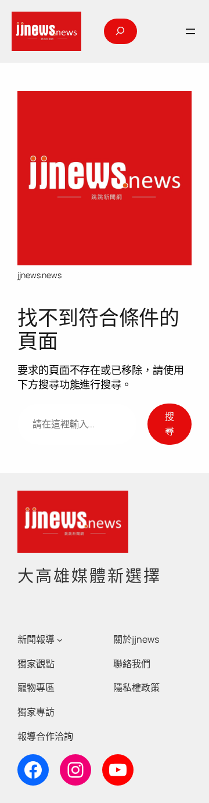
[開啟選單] (190, 31)
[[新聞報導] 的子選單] (60, 640)
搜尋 (169, 424)
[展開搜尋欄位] (120, 31)
